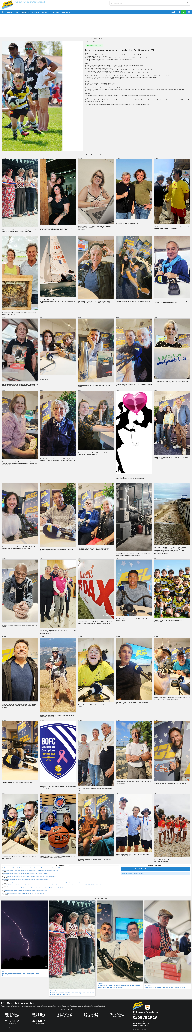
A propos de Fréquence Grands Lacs (10, 1027)
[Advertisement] (96, 25)
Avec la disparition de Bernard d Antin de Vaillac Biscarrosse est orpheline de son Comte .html (25, 890)
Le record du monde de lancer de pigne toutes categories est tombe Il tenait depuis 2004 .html (25, 879)
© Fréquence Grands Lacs (139, 1029)
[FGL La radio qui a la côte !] (8, 9)
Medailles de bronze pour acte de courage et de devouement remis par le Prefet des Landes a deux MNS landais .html (30, 870)
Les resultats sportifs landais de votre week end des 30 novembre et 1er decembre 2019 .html (25, 873)
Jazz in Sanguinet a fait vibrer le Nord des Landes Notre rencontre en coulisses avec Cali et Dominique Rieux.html (29, 876)
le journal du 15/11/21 (94, 45)
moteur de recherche (138, 873)
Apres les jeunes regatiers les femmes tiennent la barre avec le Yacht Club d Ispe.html (23, 893)
